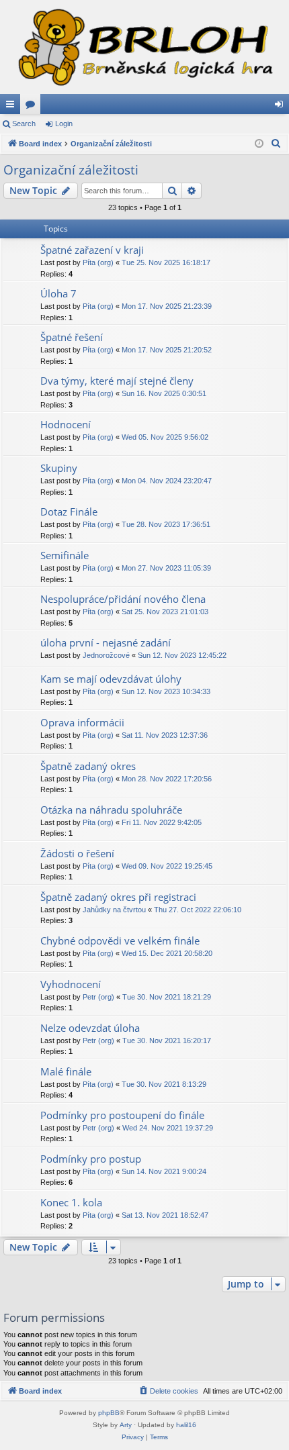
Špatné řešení (71, 337)
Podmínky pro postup (90, 1158)
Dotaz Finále (68, 511)
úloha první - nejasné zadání (105, 642)
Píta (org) (98, 262)
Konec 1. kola (71, 1202)
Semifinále (64, 555)
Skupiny (58, 468)
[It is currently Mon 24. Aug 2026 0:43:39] (259, 144)
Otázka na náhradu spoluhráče (111, 809)
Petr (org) (98, 997)
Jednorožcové (106, 655)
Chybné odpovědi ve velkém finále (120, 940)
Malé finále (65, 1071)
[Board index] (144, 47)
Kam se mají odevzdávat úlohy (110, 678)
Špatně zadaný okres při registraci (118, 897)
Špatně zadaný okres (88, 766)
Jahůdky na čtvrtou (114, 910)
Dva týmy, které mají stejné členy (117, 380)
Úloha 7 (58, 293)
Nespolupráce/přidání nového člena (123, 599)
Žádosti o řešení (77, 853)
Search (24, 123)
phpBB (109, 1412)
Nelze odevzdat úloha (90, 1027)
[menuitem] (276, 143)
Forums (33, 106)
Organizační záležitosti (70, 170)
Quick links (12, 106)
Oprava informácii (82, 722)
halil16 (186, 1425)
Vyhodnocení (70, 984)
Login (64, 123)
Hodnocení (65, 424)
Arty (126, 1425)
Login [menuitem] (281, 106)
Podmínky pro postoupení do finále (122, 1115)
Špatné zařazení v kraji (92, 249)
